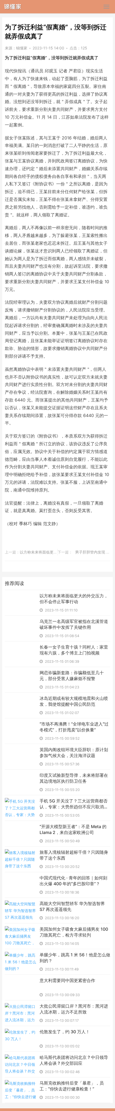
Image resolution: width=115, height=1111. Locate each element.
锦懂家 (21, 48)
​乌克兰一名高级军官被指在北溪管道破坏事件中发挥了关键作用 (74, 624)
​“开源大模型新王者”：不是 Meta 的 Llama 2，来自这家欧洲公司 (73, 829)
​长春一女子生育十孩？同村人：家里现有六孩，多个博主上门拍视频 (74, 650)
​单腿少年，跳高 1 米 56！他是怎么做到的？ (75, 957)
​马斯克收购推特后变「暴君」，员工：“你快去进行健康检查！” (72, 1085)
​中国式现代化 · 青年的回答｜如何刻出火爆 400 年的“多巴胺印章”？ (73, 880)
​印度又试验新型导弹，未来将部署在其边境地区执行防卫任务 (74, 778)
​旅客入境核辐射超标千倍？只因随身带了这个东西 (74, 855)
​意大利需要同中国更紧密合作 (67, 980)
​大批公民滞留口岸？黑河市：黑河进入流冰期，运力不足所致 (74, 1009)
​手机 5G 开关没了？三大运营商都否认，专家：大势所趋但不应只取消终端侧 (74, 804)
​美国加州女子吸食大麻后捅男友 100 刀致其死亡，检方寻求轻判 (74, 932)
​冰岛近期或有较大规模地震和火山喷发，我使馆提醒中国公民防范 (74, 701)
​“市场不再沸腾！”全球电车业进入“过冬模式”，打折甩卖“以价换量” (74, 726)
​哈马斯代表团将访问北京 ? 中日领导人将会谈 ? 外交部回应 (74, 1060)
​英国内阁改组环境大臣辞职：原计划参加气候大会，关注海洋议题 (74, 752)
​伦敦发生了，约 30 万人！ (65, 1031)
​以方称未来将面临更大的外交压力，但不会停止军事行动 (74, 598)
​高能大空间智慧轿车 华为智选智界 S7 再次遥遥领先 (72, 906)
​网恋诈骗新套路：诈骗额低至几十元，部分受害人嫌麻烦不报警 (72, 675)
